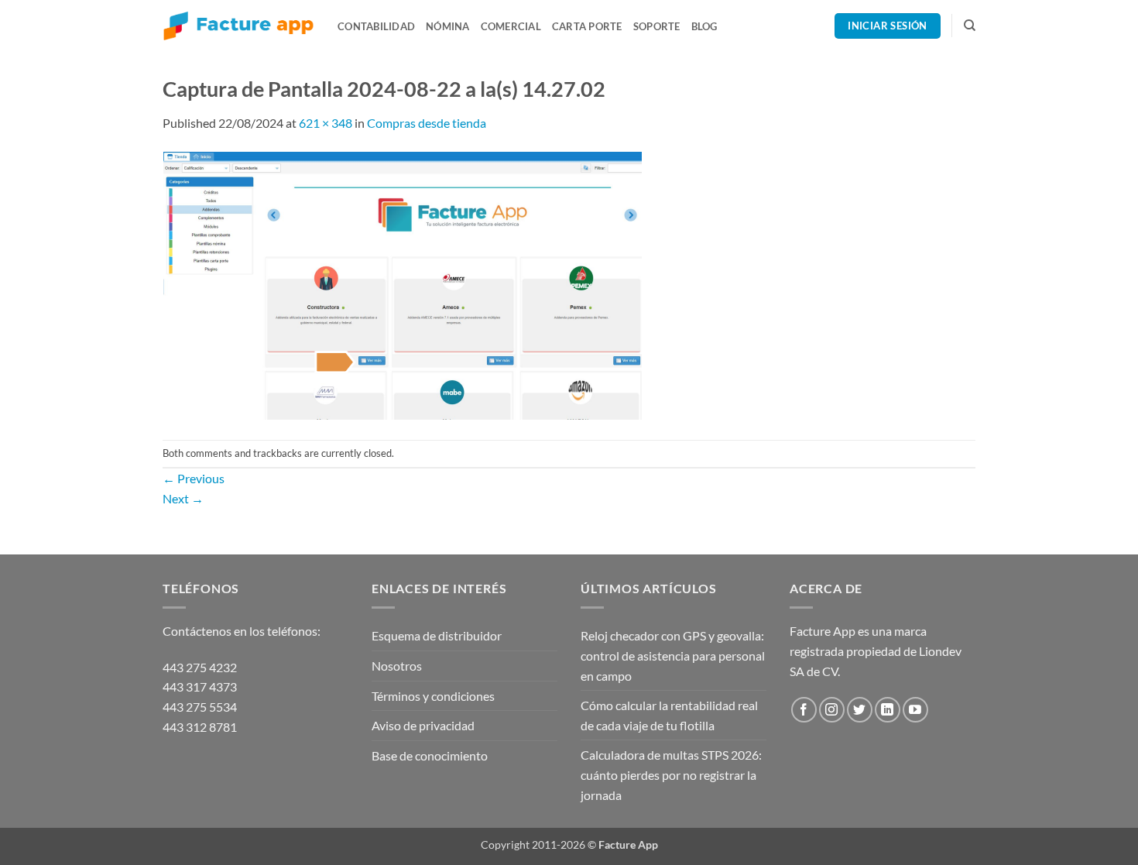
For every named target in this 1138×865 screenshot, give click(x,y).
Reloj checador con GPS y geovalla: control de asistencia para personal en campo (673, 655)
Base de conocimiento (430, 755)
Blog (704, 26)
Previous (194, 478)
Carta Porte (587, 26)
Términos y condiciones (433, 695)
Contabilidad (376, 26)
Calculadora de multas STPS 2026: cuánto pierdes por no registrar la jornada (671, 774)
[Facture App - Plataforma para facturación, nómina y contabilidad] (238, 26)
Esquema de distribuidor (437, 635)
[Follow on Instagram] (832, 710)
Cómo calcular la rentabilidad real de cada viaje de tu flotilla (669, 715)
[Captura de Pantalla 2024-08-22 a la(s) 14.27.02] (403, 284)
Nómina (448, 26)
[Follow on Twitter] (859, 710)
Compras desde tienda (426, 122)
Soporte (656, 26)
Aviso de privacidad (423, 725)
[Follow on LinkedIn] (887, 710)
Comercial (511, 26)
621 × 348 (325, 122)
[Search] (969, 25)
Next (183, 498)
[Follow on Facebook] (804, 710)
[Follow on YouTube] (915, 710)
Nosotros (397, 665)
